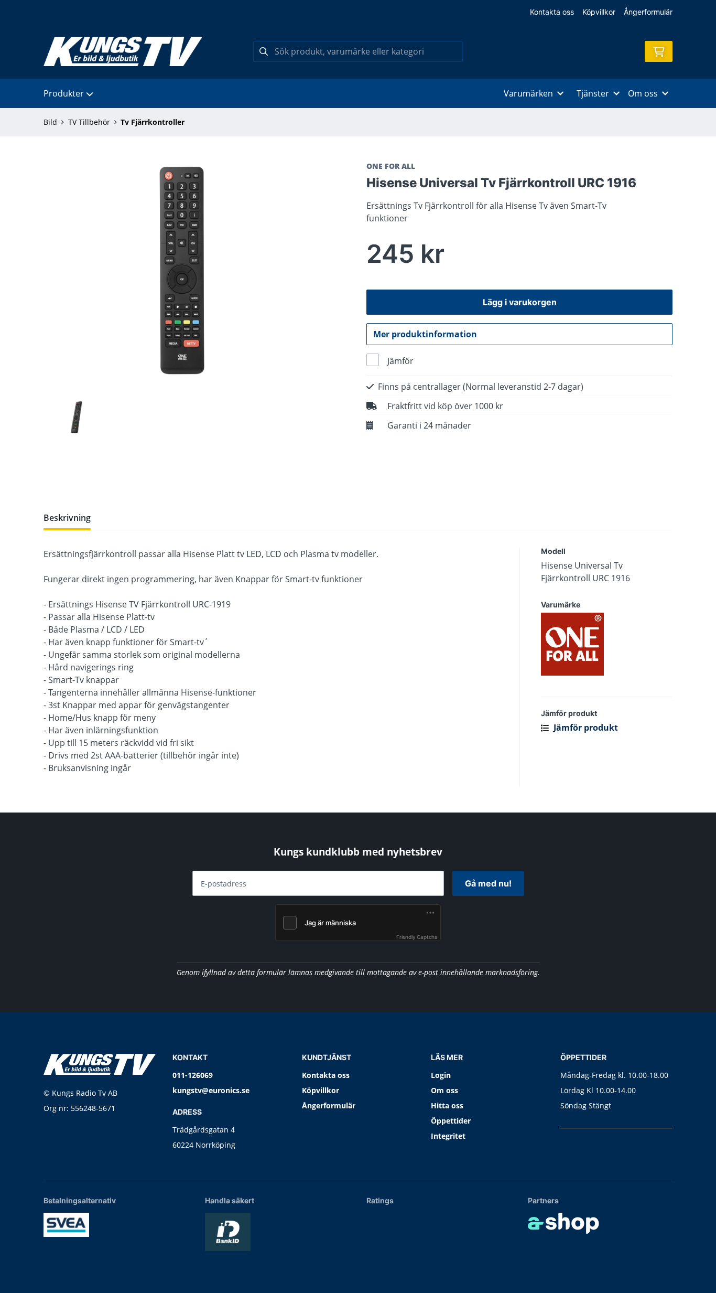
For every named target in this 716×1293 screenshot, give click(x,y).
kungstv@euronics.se (210, 1090)
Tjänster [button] (593, 93)
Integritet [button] (448, 1136)
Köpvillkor (598, 11)
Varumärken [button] (528, 93)
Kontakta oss (552, 11)
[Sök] (263, 51)
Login (441, 1075)
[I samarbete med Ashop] (563, 1223)
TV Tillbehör (89, 122)
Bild (50, 122)
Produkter (64, 93)
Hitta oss (447, 1105)
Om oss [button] (643, 93)
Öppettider (451, 1121)
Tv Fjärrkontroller (153, 122)
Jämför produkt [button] (584, 727)
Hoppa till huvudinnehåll (353, 14)
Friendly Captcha (417, 937)
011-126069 (192, 1075)
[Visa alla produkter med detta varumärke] (606, 644)
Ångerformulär (648, 11)
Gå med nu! (488, 883)
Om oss (444, 1090)
